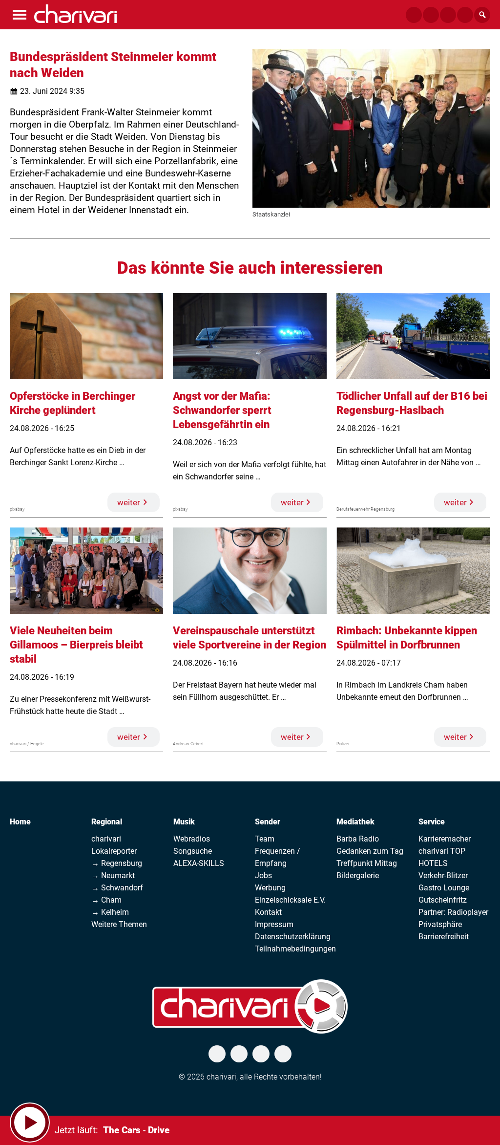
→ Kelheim (110, 912)
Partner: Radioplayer (453, 912)
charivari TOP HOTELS (441, 857)
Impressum (274, 924)
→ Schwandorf (117, 887)
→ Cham (106, 900)
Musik (184, 821)
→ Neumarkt (113, 875)
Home (20, 821)
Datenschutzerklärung (293, 936)
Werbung (270, 887)
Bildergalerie (357, 875)
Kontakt (268, 912)
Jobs (263, 875)
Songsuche (192, 851)
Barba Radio (357, 838)
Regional (106, 821)
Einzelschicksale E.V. (290, 900)
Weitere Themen (119, 924)
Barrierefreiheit (443, 936)
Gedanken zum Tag (369, 851)
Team (264, 838)
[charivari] (75, 13)
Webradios (191, 838)
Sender (267, 821)
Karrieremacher (444, 838)
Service (431, 821)
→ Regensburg (116, 863)
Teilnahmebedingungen (295, 948)
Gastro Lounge (443, 887)
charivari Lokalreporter (114, 845)
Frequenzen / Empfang (277, 857)
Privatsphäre (440, 924)
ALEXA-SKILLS (198, 863)
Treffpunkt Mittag (366, 863)
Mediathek (355, 821)
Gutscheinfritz (442, 900)
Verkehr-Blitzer (443, 875)
